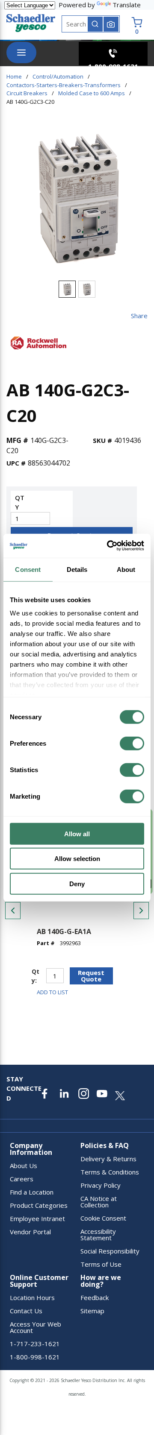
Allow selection (77, 858)
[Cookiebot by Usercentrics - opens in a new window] (108, 545)
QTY (19, 502)
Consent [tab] (28, 569)
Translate (127, 4)
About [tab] (126, 569)
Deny (77, 883)
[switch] (132, 743)
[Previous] (13, 910)
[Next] (141, 910)
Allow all (77, 833)
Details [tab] (77, 569)
